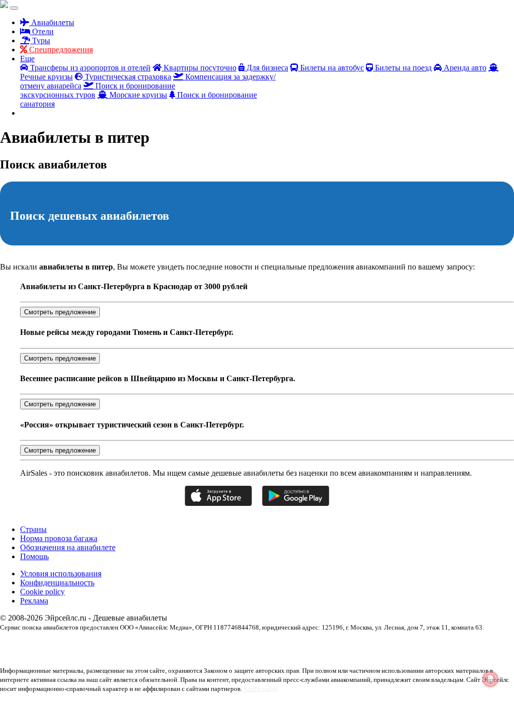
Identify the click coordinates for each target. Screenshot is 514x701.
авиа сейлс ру (55, 644)
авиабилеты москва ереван (385, 644)
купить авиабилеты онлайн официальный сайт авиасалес (126, 653)
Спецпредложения (60, 49)
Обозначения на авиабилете (67, 547)
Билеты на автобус (331, 67)
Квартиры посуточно (199, 67)
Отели (42, 31)
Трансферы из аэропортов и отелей (89, 67)
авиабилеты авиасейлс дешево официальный (183, 644)
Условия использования (60, 573)
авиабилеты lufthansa (100, 644)
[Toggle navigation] (14, 8)
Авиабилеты (51, 22)
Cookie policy (42, 591)
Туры (40, 40)
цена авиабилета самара (350, 653)
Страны (33, 529)
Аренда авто (464, 67)
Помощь (34, 556)
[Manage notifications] (490, 679)
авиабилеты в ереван (267, 644)
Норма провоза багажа (58, 538)
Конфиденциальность (57, 582)
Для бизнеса (266, 67)
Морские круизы (137, 95)
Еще (27, 58)
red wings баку (18, 644)
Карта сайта (260, 688)
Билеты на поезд (402, 67)
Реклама (34, 600)
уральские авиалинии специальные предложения (258, 653)
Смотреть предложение (60, 312)
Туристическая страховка (127, 76)
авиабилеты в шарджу (322, 644)
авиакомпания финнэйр (450, 644)
